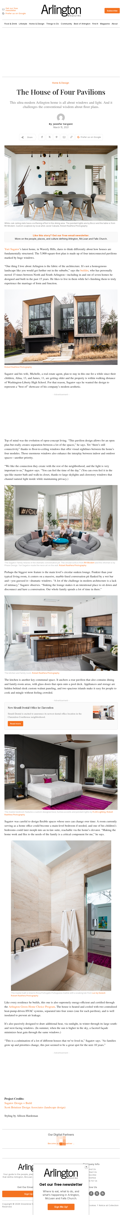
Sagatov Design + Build (18, 1103)
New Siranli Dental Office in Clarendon (30, 707)
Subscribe (91, 1175)
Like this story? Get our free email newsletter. (61, 235)
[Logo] (61, 11)
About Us (91, 1169)
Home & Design (60, 83)
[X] (49, 137)
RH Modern (89, 562)
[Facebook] (42, 137)
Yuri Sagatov (11, 249)
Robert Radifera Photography (18, 367)
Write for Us (91, 1180)
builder (84, 270)
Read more (15, 723)
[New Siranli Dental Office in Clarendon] (103, 713)
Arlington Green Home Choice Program (32, 1006)
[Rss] (102, 1193)
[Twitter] (97, 1193)
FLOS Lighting (99, 812)
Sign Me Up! (61, 1206)
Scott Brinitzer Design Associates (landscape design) (34, 1107)
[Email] (64, 137)
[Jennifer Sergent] (61, 117)
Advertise (91, 1177)
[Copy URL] (71, 137)
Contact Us (91, 1172)
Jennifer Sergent (63, 123)
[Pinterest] (56, 137)
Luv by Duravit (98, 993)
